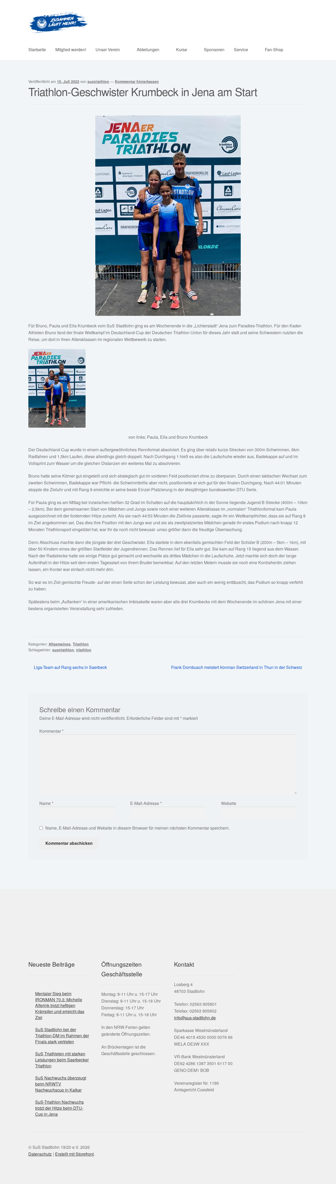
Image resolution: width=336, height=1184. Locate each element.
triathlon (83, 649)
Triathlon (81, 644)
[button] (238, 999)
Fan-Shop (274, 49)
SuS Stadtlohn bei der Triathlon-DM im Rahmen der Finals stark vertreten (62, 1035)
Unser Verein (108, 49)
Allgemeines (60, 644)
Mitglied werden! (70, 49)
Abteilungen (148, 49)
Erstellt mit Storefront (74, 1154)
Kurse (181, 49)
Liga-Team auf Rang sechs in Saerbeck (70, 667)
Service (241, 49)
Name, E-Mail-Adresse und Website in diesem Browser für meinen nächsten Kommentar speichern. (137, 828)
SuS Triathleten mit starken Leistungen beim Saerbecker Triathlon (62, 1059)
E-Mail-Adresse (146, 803)
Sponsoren (214, 49)
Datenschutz (40, 1154)
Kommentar (51, 731)
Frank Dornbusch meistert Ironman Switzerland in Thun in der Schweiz (236, 667)
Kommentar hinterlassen (137, 81)
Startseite (37, 49)
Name (46, 803)
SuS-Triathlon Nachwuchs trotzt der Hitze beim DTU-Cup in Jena (59, 1108)
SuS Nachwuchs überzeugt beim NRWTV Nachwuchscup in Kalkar (60, 1084)
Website (228, 803)
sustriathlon (98, 81)
